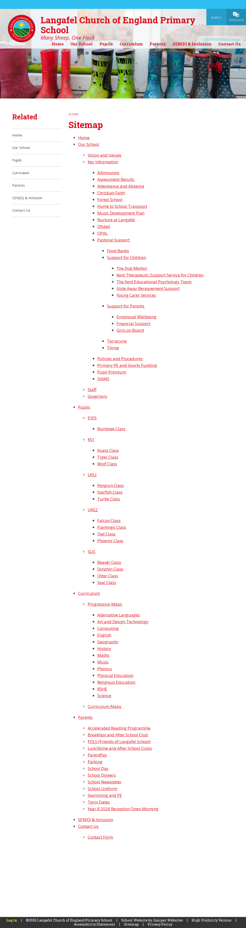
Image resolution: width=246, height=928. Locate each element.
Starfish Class (110, 492)
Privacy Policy (160, 924)
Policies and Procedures (120, 358)
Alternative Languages (118, 615)
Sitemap (131, 924)
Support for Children (126, 257)
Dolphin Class (110, 569)
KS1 (91, 439)
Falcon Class (109, 520)
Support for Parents (125, 306)
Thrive (113, 347)
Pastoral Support (113, 240)
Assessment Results (115, 179)
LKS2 (92, 474)
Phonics (104, 668)
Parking (95, 761)
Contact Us (88, 826)
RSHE (102, 689)
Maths (103, 655)
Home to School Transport (122, 206)
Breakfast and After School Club (118, 734)
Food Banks (118, 250)
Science (104, 695)
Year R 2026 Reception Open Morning (123, 808)
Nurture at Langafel (116, 219)
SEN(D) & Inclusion (95, 819)
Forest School (110, 199)
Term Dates (99, 802)
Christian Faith (111, 193)
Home (73, 114)
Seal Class (106, 582)
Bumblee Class (111, 428)
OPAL (102, 233)
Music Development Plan (120, 213)
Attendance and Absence (120, 186)
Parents (85, 717)
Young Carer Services (136, 295)
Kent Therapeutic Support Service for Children (160, 275)
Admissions (108, 172)
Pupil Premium (111, 372)
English (104, 635)
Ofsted (103, 226)
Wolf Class (107, 464)
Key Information (103, 162)
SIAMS (103, 378)
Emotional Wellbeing (136, 317)
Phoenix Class (110, 540)
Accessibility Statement (94, 924)
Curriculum (89, 593)
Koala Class (108, 450)
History (104, 648)
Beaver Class (109, 562)
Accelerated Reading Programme (119, 728)
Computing (108, 628)
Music (103, 662)
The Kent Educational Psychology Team (154, 281)
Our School (88, 144)
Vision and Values (104, 155)
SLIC (92, 551)
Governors (97, 396)
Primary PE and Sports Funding (127, 365)
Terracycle (117, 341)
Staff (92, 389)
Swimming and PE (105, 795)
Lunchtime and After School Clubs (120, 748)
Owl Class (106, 534)
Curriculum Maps (104, 706)
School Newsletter (105, 782)
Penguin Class (110, 485)
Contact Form (100, 837)
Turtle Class (108, 499)
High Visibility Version (212, 920)
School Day (98, 768)
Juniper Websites (168, 920)
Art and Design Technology (122, 621)
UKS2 (93, 509)
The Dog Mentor (132, 268)
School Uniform (102, 788)
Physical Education (115, 675)
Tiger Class (107, 457)
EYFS (92, 418)
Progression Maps (105, 604)
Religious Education (116, 682)
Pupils (84, 407)
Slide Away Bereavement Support (148, 288)
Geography (107, 642)
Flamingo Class (111, 527)
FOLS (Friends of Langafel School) (119, 741)
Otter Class (107, 575)
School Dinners (102, 775)
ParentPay (97, 755)
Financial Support (133, 323)
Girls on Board (130, 330)
